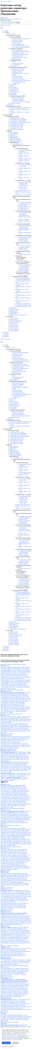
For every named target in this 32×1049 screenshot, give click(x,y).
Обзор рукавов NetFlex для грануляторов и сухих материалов (25, 266)
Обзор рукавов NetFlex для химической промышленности (25, 227)
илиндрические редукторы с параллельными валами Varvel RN (16, 680)
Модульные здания (15, 91)
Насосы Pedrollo (14, 326)
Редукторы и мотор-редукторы (21, 51)
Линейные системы (18, 53)
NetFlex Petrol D (23, 275)
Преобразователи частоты (20, 50)
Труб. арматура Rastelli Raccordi (18, 315)
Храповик (3, 1013)
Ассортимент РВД (18, 144)
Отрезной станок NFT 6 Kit (23, 305)
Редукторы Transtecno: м (16, 739)
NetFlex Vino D (23, 260)
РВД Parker (13, 308)
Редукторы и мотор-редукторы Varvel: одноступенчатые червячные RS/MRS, (15, 670)
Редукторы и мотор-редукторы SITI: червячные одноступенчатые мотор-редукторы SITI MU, (16, 837)
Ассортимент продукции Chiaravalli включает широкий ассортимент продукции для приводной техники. (14, 981)
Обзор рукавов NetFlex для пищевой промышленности (25, 214)
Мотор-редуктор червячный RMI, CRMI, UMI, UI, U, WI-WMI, (16, 896)
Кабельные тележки (18, 97)
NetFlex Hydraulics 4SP (25, 158)
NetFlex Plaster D (23, 240)
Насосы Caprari (14, 318)
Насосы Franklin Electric (16, 321)
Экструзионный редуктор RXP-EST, (14, 906)
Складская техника (15, 103)
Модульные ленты (18, 72)
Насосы (12, 86)
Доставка (6, 335)
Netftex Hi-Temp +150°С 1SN (23, 185)
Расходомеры (13, 93)
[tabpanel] (16, 655)
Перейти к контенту (6, 1)
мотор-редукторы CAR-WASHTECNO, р (16, 746)
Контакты (6, 336)
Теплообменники (14, 89)
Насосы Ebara (13, 319)
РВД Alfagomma (14, 132)
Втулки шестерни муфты (19, 57)
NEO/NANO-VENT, (16, 728)
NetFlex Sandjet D (23, 241)
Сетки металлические (19, 79)
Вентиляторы (13, 87)
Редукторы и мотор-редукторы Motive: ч (16, 719)
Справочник (10, 104)
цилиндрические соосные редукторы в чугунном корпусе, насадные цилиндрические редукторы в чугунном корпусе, (16, 796)
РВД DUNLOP (14, 134)
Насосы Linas (13, 323)
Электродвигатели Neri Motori (18, 121)
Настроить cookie (7, 1046)
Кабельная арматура (18, 44)
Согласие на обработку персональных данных (14, 1035)
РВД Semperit (13, 310)
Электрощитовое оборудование (21, 47)
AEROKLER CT (23, 209)
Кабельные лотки (17, 41)
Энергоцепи (13, 94)
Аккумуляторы (17, 64)
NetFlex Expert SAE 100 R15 (23, 195)
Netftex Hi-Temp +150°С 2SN (23, 188)
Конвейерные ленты (18, 69)
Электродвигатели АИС (16, 128)
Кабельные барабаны (18, 100)
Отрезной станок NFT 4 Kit (23, 303)
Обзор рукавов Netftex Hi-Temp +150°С (25, 182)
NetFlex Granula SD (24, 270)
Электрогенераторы (18, 63)
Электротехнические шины (20, 45)
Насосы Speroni (14, 328)
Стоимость (6, 333)
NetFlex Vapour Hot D (25, 254)
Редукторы (4, 1023)
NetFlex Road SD (23, 208)
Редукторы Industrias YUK (15, 972)
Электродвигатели (18, 56)
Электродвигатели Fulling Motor (18, 119)
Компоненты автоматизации (20, 54)
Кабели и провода (18, 40)
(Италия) (6, 691)
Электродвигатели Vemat (16, 125)
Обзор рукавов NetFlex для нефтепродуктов (25, 203)
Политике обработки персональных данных (12, 1039)
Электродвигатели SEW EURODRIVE (20, 122)
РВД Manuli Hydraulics (16, 141)
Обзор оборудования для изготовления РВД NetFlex (23, 278)
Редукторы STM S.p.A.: (7, 890)
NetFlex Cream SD (24, 219)
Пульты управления (18, 99)
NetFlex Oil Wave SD (24, 206)
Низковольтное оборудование (21, 38)
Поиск (18, 22)
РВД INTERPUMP (15, 138)
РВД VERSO (13, 313)
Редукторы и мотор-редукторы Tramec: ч (16, 859)
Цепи (14, 74)
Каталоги (6, 332)
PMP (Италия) (5, 872)
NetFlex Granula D (24, 269)
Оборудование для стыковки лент (22, 80)
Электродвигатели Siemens (17, 123)
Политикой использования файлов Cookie (14, 1034)
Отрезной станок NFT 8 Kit (23, 306)
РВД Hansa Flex (14, 136)
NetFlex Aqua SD (23, 250)
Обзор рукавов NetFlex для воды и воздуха (25, 246)
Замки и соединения (18, 70)
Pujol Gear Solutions (6, 927)
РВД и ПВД (13, 84)
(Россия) (5, 947)
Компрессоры (13, 90)
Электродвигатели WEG (16, 126)
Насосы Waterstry (14, 329)
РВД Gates (12, 135)
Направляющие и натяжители (21, 73)
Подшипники (16, 58)
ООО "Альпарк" (11, 34)
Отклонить (15, 1042)
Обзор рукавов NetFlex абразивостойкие (25, 237)
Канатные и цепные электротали (22, 102)
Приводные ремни (18, 77)
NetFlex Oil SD (23, 205)
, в (20, 681)
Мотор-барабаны (17, 76)
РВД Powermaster (14, 309)
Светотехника (17, 43)
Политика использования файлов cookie (20, 107)
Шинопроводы (14, 66)
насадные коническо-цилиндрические (16, 673)
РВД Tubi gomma (14, 312)
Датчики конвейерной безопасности (19, 82)
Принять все (6, 1042)
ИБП (14, 61)
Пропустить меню (5, 25)
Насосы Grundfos (14, 322)
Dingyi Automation (6, 958)
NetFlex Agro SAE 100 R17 (23, 190)
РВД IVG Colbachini (15, 139)
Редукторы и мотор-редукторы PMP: (16, 880)
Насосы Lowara (14, 325)
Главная (6, 31)
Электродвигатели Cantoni (17, 118)
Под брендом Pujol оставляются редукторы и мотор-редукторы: (16, 936)
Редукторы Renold (6, 998)
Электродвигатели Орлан (17, 129)
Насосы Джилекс (14, 330)
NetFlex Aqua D (23, 248)
